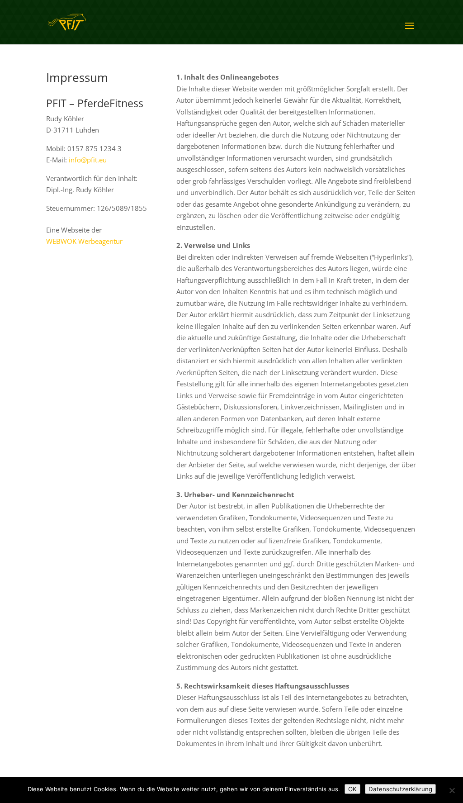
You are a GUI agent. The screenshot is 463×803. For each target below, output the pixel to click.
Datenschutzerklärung (400, 789)
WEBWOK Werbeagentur (84, 241)
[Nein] (451, 790)
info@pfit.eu (88, 159)
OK (352, 789)
